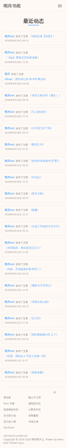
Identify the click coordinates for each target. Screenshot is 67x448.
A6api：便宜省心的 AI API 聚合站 (25, 79)
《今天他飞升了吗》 (41, 128)
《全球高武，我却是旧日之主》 (23, 247)
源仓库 (7, 397)
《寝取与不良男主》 (41, 285)
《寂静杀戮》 (37, 372)
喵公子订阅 (34, 397)
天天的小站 (9, 415)
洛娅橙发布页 (10, 409)
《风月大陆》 (37, 193)
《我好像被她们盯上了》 (44, 334)
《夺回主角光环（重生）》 (45, 95)
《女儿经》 (36, 318)
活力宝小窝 (9, 421)
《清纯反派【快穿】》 (42, 36)
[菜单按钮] (60, 6)
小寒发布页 (34, 409)
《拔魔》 (34, 210)
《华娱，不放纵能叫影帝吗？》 (23, 269)
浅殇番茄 (33, 415)
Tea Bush (8, 427)
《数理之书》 (37, 144)
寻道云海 (33, 421)
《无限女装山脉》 (40, 301)
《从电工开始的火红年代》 (45, 226)
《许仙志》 (36, 177)
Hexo (60, 439)
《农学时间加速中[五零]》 (45, 160)
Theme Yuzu (16, 442)
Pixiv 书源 (8, 403)
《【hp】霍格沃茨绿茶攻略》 (22, 57)
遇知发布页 (34, 403)
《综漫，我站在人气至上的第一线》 (26, 356)
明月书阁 (12, 6)
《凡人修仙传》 (38, 111)
